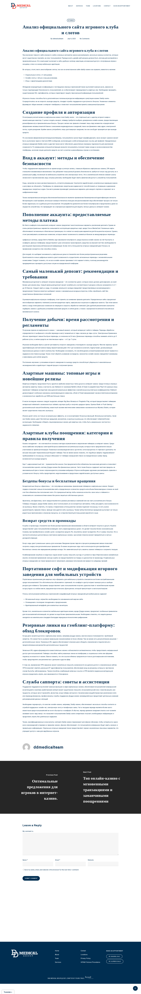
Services (79, 6)
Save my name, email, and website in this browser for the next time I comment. (51, 870)
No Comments (85, 39)
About (70, 6)
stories (71, 20)
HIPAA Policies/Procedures (90, 962)
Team (88, 6)
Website (91, 860)
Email (57, 860)
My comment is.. (28, 831)
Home (57, 951)
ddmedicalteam (58, 39)
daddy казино (86, 69)
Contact (107, 6)
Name (25, 860)
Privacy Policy (86, 958)
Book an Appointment (122, 6)
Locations (97, 6)
